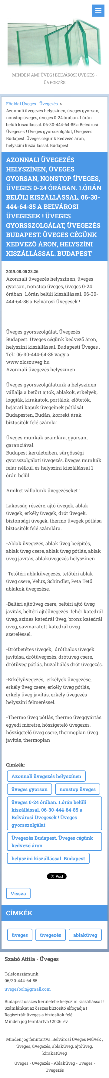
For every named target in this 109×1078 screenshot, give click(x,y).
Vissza (18, 893)
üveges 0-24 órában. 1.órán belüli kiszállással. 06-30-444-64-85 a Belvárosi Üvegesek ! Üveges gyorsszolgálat (49, 813)
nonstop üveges (78, 789)
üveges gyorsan (30, 789)
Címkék (15, 764)
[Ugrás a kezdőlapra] (54, 35)
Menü (98, 11)
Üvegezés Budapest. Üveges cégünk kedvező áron (52, 841)
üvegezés (50, 935)
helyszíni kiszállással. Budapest (48, 858)
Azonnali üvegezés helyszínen (46, 776)
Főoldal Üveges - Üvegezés (32, 103)
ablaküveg (85, 935)
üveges (20, 935)
